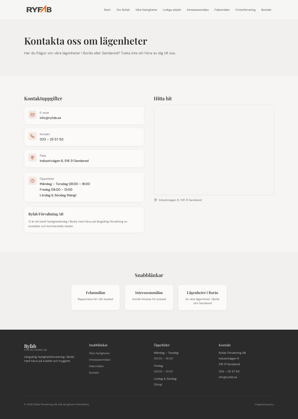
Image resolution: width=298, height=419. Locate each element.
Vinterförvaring (245, 10)
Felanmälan (222, 10)
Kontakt (266, 10)
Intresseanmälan (198, 10)
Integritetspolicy (264, 404)
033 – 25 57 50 (51, 139)
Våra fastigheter (146, 10)
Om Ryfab (123, 10)
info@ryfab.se (50, 118)
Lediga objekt (172, 10)
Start (107, 10)
